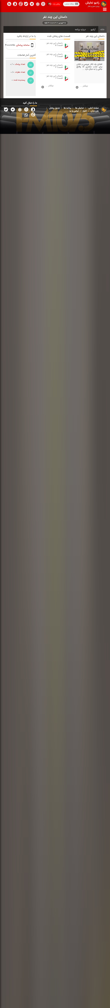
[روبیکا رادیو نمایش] (19, 110)
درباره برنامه (80, 29)
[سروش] (26, 4)
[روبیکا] (37, 4)
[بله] (15, 4)
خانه (102, 29)
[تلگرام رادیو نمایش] (12, 110)
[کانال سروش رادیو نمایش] (33, 110)
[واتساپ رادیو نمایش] (26, 115)
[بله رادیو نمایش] (6, 110)
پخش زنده (56, 4)
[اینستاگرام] (43, 4)
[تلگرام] (32, 4)
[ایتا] (20, 4)
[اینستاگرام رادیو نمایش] (26, 110)
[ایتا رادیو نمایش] (33, 115)
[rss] (9, 4)
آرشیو (93, 29)
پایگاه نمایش (69, 4)
